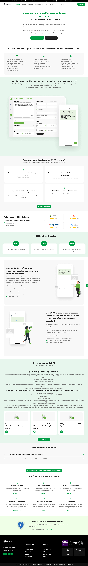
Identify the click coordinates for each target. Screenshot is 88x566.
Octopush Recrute (29, 551)
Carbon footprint (70, 564)
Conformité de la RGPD (61, 564)
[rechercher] (61, 4)
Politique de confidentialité (38, 564)
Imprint (27, 554)
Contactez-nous (29, 549)
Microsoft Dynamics (48, 549)
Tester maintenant (75, 0)
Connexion (74, 4)
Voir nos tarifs (51, 38)
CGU (23, 564)
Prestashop (46, 547)
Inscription (81, 4)
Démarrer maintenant (37, 38)
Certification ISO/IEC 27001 (49, 564)
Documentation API (39, 4)
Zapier (44, 556)
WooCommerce (47, 554)
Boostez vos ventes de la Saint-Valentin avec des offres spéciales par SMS (44, 426)
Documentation (28, 564)
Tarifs (45, 4)
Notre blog (27, 547)
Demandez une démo (87, 285)
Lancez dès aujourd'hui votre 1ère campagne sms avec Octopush (44, 470)
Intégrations (51, 4)
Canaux (18, 4)
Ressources (30, 4)
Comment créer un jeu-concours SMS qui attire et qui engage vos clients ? (15, 426)
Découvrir (15, 493)
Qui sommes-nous (29, 544)
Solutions (24, 4)
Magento (45, 544)
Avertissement (28, 556)
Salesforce (45, 551)
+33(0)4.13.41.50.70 (8, 550)
